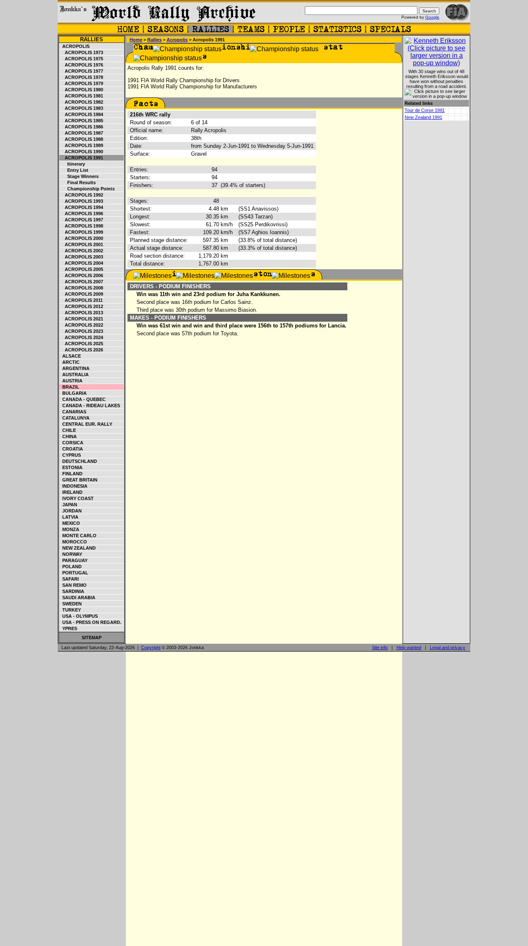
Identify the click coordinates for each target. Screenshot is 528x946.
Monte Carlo (78, 535)
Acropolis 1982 (81, 102)
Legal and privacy (447, 647)
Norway (71, 554)
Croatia (71, 448)
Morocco (73, 541)
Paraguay (73, 560)
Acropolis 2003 (81, 256)
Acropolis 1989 (81, 145)
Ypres (68, 628)
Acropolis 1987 (81, 132)
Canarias (73, 411)
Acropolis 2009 (81, 294)
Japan (68, 504)
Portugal (74, 572)
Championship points (87, 188)
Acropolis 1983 (81, 108)
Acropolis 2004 (81, 263)
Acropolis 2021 (81, 318)
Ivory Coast (77, 498)
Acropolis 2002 (81, 250)
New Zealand (78, 547)
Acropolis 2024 (81, 337)
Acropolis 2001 (81, 244)
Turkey (70, 609)
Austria (71, 380)
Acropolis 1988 (81, 139)
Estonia (71, 467)
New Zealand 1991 (423, 117)
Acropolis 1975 (81, 58)
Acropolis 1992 (81, 194)
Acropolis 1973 (81, 52)
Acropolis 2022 (81, 324)
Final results (78, 182)
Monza (69, 529)
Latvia (69, 516)
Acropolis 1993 (81, 201)
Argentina (75, 368)
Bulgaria (73, 393)
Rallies (91, 39)
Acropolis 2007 (81, 281)
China (68, 436)
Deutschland (78, 461)
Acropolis (75, 46)
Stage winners (79, 176)
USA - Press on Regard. (90, 622)
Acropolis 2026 (81, 349)
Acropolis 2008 (81, 287)
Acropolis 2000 (81, 238)
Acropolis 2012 (81, 306)
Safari (69, 578)
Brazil (69, 386)
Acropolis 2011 (81, 300)
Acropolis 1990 (81, 151)
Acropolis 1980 (81, 89)
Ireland (71, 492)
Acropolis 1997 (81, 219)
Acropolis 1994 (81, 207)
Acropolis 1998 (81, 225)
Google (432, 17)
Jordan (71, 510)
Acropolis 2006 (81, 275)
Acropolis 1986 (81, 126)
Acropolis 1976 (81, 64)
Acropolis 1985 (81, 120)
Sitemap (91, 637)
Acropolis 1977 (81, 71)
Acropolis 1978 (81, 77)
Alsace (70, 355)
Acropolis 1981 (81, 95)
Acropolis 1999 (81, 232)
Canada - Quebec (83, 399)
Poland (71, 566)
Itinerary (72, 163)
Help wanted (408, 647)
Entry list (74, 170)
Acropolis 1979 (81, 83)
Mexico (70, 523)
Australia (74, 374)
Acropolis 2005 (81, 269)
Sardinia (72, 591)
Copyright (150, 647)
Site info (380, 647)
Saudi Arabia (77, 597)
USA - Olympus (79, 616)
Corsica (71, 442)
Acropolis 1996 (81, 213)
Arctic (70, 362)
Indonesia (73, 486)
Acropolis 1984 (81, 114)
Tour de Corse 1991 (425, 110)
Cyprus (70, 455)
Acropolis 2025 (81, 343)
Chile (68, 430)
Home (136, 39)
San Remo (73, 585)
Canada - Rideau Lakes (90, 405)
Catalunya (75, 417)
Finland (71, 473)
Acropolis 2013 (81, 312)
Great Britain (78, 479)
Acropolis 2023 (81, 331)
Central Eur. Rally (86, 424)
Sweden (71, 603)
